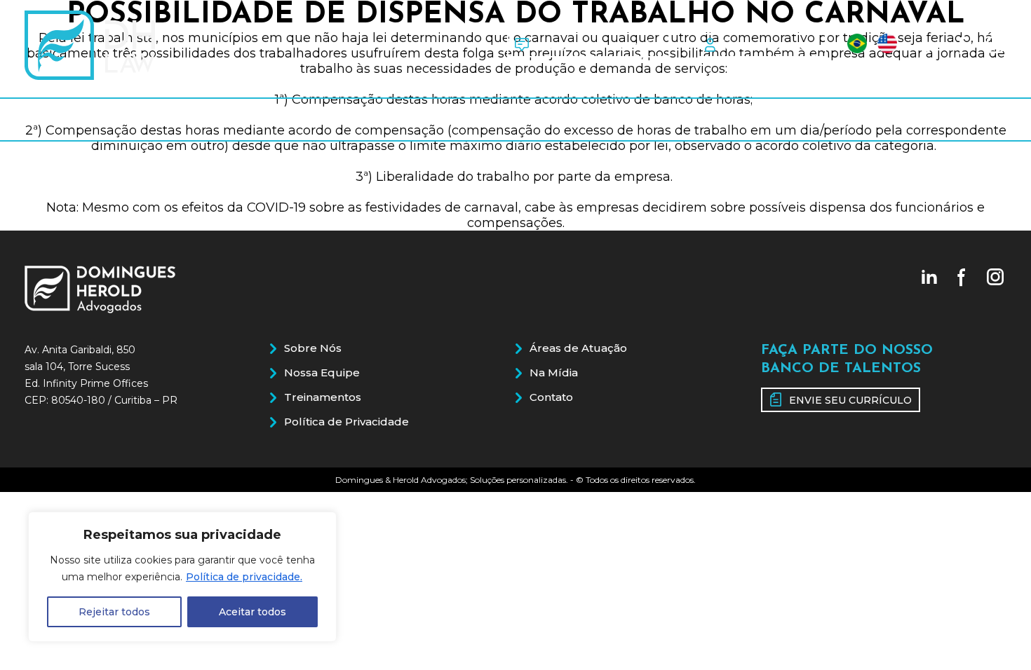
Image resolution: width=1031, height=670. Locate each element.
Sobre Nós (72, 119)
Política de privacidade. (244, 576)
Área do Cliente (769, 45)
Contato (964, 119)
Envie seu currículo (850, 400)
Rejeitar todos (114, 612)
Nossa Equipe (244, 119)
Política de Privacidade (346, 421)
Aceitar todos (252, 612)
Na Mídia (812, 119)
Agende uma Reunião (598, 45)
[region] (182, 577)
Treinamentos (430, 119)
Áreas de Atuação (630, 119)
